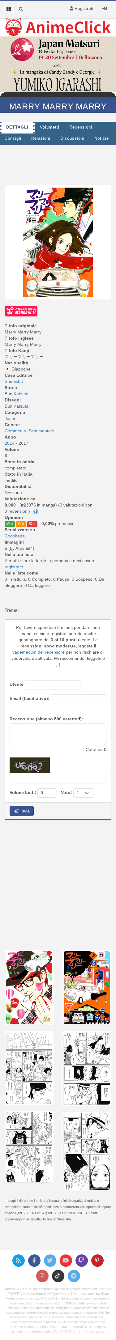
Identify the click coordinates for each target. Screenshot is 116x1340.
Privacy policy (94, 1331)
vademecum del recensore (38, 652)
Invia (24, 810)
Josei (10, 418)
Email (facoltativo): (29, 698)
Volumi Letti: (23, 792)
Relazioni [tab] (40, 138)
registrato (14, 566)
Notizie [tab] (101, 138)
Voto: (66, 792)
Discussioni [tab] (72, 138)
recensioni (18, 511)
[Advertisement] (58, 884)
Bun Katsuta (16, 393)
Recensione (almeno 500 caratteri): (46, 718)
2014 (10, 443)
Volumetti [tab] (49, 127)
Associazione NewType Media (45, 1293)
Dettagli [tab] (17, 127)
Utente (17, 684)
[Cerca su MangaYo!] (21, 310)
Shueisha (14, 381)
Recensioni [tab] (80, 127)
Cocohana (15, 535)
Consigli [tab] (13, 138)
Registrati (83, 8)
